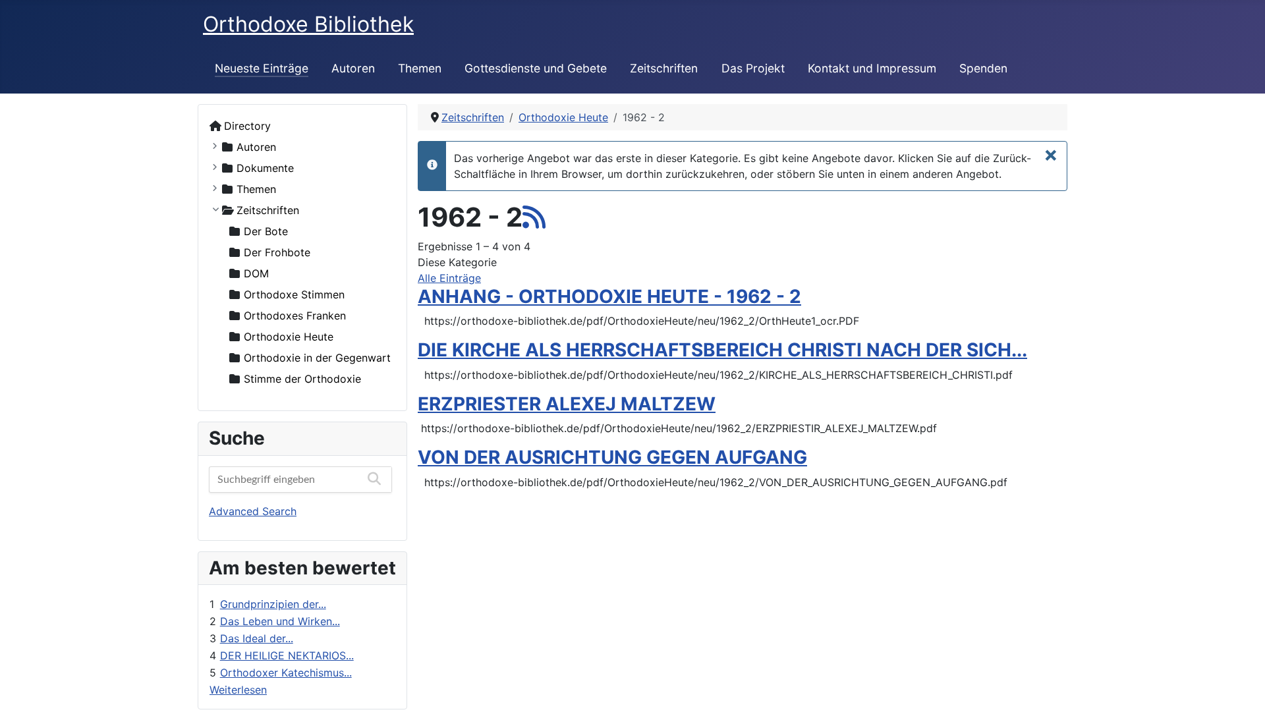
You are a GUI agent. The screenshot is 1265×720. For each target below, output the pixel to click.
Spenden (983, 68)
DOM (256, 273)
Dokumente (265, 168)
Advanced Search (252, 511)
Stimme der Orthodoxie (302, 378)
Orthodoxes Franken (295, 315)
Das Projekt (753, 68)
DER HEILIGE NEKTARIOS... (287, 655)
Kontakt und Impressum (872, 68)
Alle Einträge (449, 278)
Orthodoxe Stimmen (294, 294)
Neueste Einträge (261, 68)
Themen (419, 68)
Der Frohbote (277, 252)
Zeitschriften (664, 68)
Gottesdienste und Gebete (535, 68)
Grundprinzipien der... (273, 604)
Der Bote (266, 231)
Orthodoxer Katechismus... (286, 672)
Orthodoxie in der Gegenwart (317, 357)
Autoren (353, 68)
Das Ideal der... (256, 638)
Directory (247, 125)
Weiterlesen (238, 689)
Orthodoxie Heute (288, 336)
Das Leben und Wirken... (280, 621)
